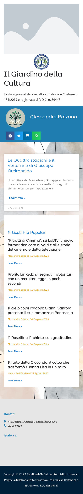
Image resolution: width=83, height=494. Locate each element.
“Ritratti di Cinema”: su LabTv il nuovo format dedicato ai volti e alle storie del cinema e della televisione (40, 245)
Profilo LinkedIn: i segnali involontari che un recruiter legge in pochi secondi (40, 279)
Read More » (15, 263)
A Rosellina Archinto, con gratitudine (40, 338)
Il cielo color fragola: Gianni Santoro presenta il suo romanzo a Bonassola (40, 310)
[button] (10, 136)
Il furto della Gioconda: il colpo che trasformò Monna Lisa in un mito (38, 364)
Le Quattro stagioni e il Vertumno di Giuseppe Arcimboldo (31, 165)
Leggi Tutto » (16, 198)
